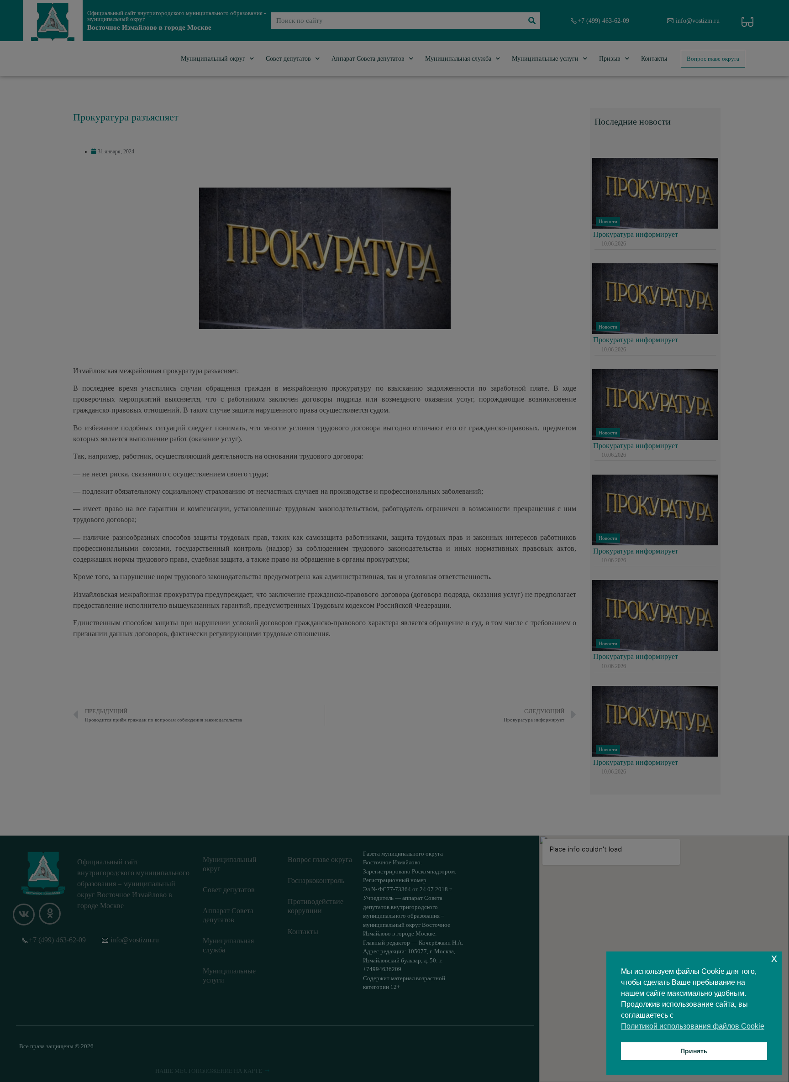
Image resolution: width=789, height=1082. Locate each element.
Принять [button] (694, 1051)
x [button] (774, 958)
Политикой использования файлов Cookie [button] (692, 1026)
